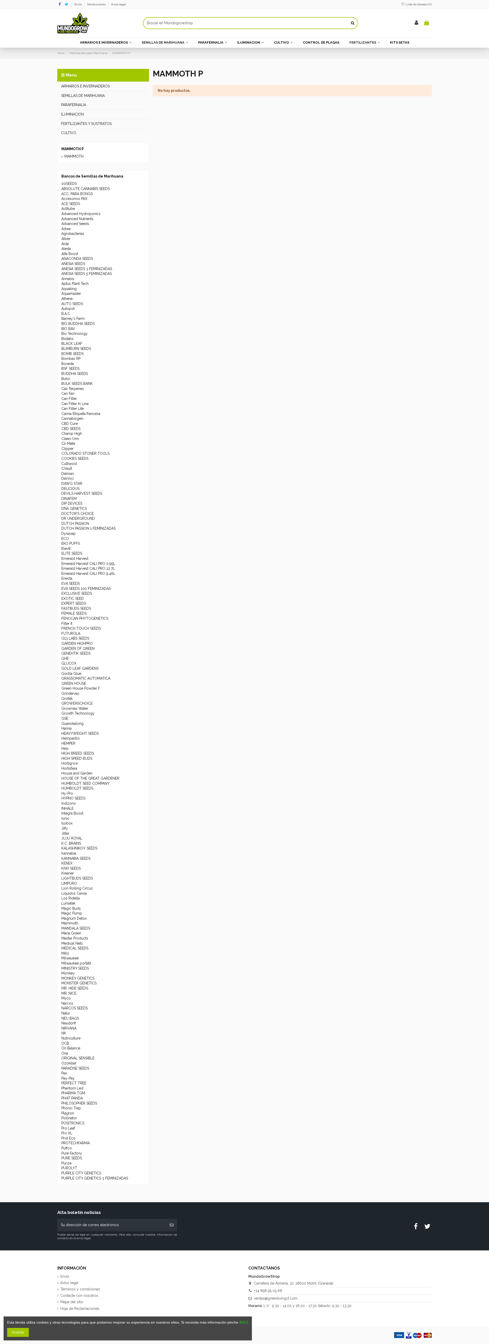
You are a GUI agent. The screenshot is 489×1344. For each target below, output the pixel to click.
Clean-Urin (70, 439)
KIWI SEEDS (71, 868)
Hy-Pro (67, 793)
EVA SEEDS (70, 583)
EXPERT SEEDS (73, 603)
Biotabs (67, 339)
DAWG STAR (71, 483)
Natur (65, 1013)
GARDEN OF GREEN (77, 648)
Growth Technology (77, 713)
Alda (65, 244)
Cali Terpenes (72, 389)
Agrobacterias (72, 234)
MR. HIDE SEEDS (74, 988)
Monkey (68, 973)
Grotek (67, 698)
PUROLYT (69, 1168)
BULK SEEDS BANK (77, 384)
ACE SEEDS (70, 204)
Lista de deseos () (418, 4)
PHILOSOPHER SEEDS (79, 1103)
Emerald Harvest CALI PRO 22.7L (88, 568)
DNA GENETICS (74, 508)
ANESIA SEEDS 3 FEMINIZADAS (86, 269)
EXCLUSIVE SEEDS (76, 593)
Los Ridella (70, 898)
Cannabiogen (72, 418)
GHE (65, 658)
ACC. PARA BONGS (77, 194)
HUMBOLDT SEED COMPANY (85, 783)
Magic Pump (71, 913)
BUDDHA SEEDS (74, 374)
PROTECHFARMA (75, 1143)
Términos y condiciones (80, 1289)
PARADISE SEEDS (75, 1068)
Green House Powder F (80, 688)
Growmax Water (74, 708)
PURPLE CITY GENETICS (81, 1173)
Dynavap (68, 533)
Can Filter (69, 399)
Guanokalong (72, 723)
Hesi (65, 748)
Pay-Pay (68, 1078)
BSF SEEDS (70, 368)
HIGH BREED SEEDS (77, 753)
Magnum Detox (74, 918)
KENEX (67, 863)
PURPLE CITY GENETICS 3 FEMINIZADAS (94, 1178)
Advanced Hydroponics (81, 214)
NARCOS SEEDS (74, 1008)
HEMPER (68, 743)
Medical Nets (72, 943)
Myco (66, 998)
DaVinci (67, 478)
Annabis (67, 279)
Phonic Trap (71, 1108)
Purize (66, 1163)
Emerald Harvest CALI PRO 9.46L (88, 574)
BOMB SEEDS (72, 354)
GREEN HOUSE (73, 683)
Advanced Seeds (75, 224)
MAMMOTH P (72, 149)
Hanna (66, 728)
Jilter (65, 833)
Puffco (66, 1148)
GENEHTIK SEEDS (75, 653)
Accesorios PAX (74, 199)
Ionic (65, 818)
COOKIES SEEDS (74, 459)
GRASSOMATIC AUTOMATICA (85, 678)
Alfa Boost (69, 254)
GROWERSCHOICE (77, 703)
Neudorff (68, 1023)
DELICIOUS (70, 489)
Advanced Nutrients (77, 219)
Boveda (67, 364)
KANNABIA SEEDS (75, 858)
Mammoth (69, 923)
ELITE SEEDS (71, 553)
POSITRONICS (72, 1123)
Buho (65, 379)
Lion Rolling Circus (77, 888)
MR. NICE (68, 993)
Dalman (67, 474)
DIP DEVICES (71, 503)
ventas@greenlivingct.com (275, 1298)
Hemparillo (70, 738)
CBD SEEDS (70, 429)
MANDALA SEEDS (75, 928)
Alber (65, 239)
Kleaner (67, 873)
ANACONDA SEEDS (77, 259)
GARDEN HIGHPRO (77, 643)
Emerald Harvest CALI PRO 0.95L (88, 564)
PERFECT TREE (73, 1083)
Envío (78, 4)
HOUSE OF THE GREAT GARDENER (90, 778)
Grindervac (70, 693)
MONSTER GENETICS (79, 983)
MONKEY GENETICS (77, 978)
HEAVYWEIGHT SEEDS (80, 733)
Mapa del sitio (71, 1302)
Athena (67, 299)
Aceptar (18, 1332)
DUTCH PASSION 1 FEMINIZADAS (88, 528)
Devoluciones (96, 4)
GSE (64, 718)
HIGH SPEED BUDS (76, 758)
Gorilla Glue (71, 673)
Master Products (74, 938)
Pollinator (69, 1118)
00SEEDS (69, 184)
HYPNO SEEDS (73, 798)
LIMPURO (69, 883)
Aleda (66, 249)
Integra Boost (72, 813)
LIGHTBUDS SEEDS (77, 878)
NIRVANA (68, 1028)
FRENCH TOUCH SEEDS (81, 628)
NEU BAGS (70, 1018)
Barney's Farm (73, 318)
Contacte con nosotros (79, 1296)
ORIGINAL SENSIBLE (77, 1058)
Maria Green (71, 933)
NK (63, 1033)
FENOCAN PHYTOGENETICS (84, 618)
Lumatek (68, 903)
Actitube (68, 209)
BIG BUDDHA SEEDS (78, 324)
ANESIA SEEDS (73, 264)
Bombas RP (70, 359)
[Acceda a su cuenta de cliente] (416, 23)
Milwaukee (70, 958)
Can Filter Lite (72, 409)
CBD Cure (69, 424)
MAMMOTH (74, 156)
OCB (65, 1043)
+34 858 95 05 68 (268, 1291)
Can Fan (67, 393)
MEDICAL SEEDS (74, 948)
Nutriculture (70, 1038)
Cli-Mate (68, 443)
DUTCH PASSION (75, 524)
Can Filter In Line (75, 404)
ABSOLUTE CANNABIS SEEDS (85, 189)
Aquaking (69, 289)
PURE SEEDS (71, 1158)
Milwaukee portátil (76, 963)
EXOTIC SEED (72, 599)
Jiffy (64, 828)
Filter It (66, 624)
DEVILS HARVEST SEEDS (81, 493)
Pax (64, 1073)
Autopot (68, 309)
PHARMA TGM (73, 1093)
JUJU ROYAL (71, 838)
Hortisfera (69, 768)
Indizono (68, 803)
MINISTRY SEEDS (75, 968)
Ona (64, 1053)
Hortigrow (69, 763)
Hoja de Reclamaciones (79, 1309)
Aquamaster (71, 293)
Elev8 (66, 549)
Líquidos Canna (74, 893)
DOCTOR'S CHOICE (77, 514)
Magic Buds (71, 908)
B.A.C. (66, 314)
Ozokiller (68, 1063)
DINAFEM (69, 499)
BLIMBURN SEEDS (76, 349)
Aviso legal (118, 4)
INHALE (67, 808)
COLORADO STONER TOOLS (85, 453)
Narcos (67, 1003)
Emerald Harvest (74, 558)
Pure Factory (71, 1153)
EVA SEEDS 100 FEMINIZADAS (86, 589)
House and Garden (76, 773)
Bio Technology (74, 334)
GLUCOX (68, 663)
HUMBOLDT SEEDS (77, 788)
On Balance (70, 1048)
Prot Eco (68, 1138)
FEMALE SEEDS (74, 613)
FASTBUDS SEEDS (76, 608)
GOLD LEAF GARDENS (80, 668)
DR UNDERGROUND (78, 518)
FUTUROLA (70, 633)
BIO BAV (68, 329)
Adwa (66, 229)
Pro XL (66, 1133)
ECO (65, 539)
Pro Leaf (68, 1128)
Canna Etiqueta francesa (80, 414)
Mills (65, 953)
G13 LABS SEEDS (75, 638)
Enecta (66, 578)
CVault (66, 468)
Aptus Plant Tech (75, 284)
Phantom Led (72, 1088)
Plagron (67, 1113)
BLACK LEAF (71, 343)
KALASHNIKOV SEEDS (79, 848)
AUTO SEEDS (72, 304)
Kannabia (68, 853)
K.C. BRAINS (71, 843)
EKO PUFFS (70, 543)
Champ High (71, 434)
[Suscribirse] (171, 1225)
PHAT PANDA (72, 1098)
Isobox (67, 823)
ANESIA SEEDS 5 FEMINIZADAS (86, 274)
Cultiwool (69, 464)
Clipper (67, 449)
